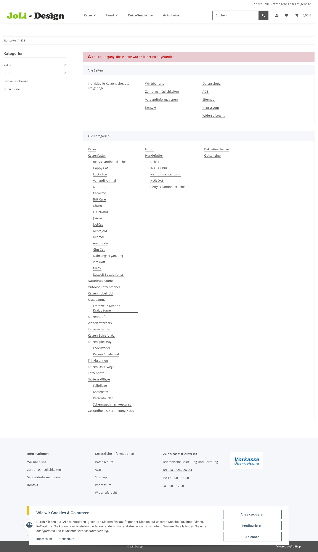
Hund (7, 73)
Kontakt (150, 107)
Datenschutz (65, 539)
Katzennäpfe (97, 317)
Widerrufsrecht (213, 115)
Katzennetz (96, 373)
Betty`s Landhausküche (167, 187)
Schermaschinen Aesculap (112, 404)
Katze (7, 65)
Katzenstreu (102, 392)
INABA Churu (159, 168)
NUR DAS (99, 187)
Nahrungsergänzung (108, 256)
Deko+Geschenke (216, 149)
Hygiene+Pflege (99, 379)
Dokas (154, 162)
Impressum (44, 539)
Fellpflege (100, 385)
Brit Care (99, 199)
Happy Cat (100, 168)
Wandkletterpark (100, 323)
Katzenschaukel (99, 329)
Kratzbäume (97, 299)
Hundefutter (154, 155)
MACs (97, 268)
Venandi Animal (104, 180)
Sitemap (208, 99)
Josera (97, 218)
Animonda (100, 243)
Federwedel (101, 348)
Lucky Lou (100, 174)
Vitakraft (99, 262)
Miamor (98, 237)
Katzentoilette (103, 398)
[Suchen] (263, 15)
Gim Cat (98, 249)
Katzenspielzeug (100, 342)
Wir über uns (154, 83)
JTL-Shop (295, 546)
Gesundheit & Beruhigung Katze (111, 411)
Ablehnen (252, 537)
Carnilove (100, 193)
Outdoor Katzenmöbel (104, 287)
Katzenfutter (97, 155)
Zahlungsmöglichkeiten (162, 91)
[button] (276, 15)
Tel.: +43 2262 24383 (177, 470)
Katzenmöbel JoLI (100, 293)
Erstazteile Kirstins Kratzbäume (106, 308)
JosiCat (98, 224)
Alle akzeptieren (252, 514)
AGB (205, 91)
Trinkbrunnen (98, 360)
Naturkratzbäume (101, 281)
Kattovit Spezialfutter (108, 274)
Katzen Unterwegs (101, 367)
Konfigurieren (252, 525)
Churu (97, 206)
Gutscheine (212, 155)
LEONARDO (101, 212)
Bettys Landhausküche (109, 162)
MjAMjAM (100, 231)
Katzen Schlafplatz (101, 335)
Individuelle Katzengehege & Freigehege (282, 4)
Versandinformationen (161, 99)
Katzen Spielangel (106, 354)
